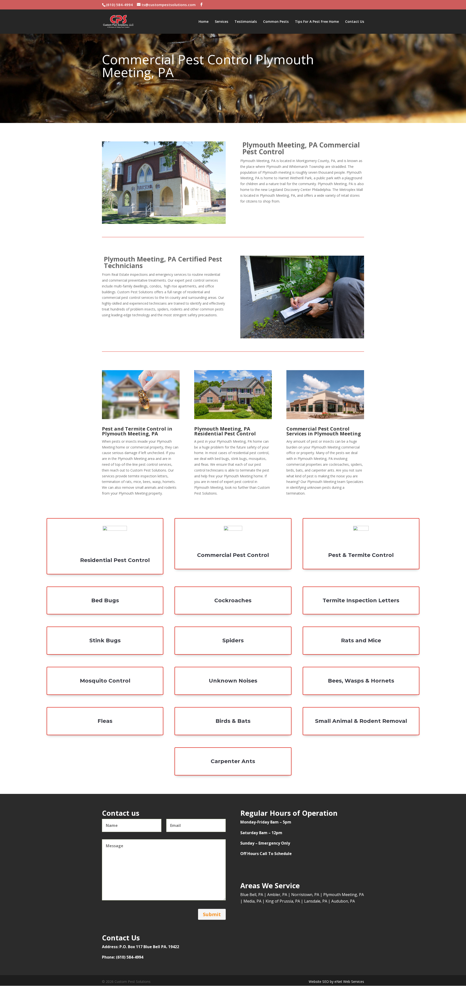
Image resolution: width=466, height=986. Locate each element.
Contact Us (354, 22)
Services (221, 22)
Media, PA (252, 901)
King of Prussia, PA (283, 901)
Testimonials (245, 22)
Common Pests (276, 22)
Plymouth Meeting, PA (343, 894)
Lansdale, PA (315, 901)
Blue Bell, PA (251, 894)
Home (203, 22)
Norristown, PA (305, 894)
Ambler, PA (277, 894)
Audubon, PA (343, 901)
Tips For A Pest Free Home (317, 22)
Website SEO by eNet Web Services (336, 981)
